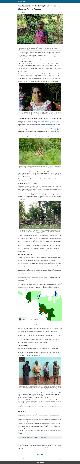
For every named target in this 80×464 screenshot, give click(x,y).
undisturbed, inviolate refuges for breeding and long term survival (37, 136)
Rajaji (58, 129)
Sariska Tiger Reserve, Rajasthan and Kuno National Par (47, 124)
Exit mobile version (40, 462)
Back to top (60, 459)
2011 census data (44, 340)
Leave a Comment (40, 454)
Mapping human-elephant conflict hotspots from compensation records (35, 437)
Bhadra (50, 129)
